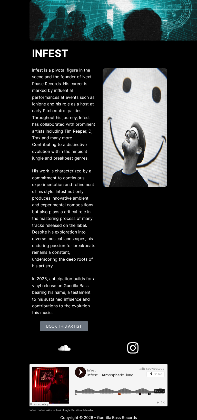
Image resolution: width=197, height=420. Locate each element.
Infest (32, 410)
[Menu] (165, 20)
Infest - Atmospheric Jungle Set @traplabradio (65, 410)
